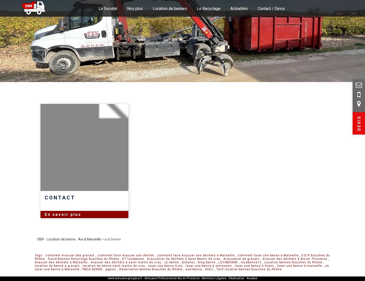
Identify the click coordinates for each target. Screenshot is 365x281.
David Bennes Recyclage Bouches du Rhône (83, 259)
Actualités (239, 8)
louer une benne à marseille (299, 266)
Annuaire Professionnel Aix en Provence (172, 278)
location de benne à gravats (57, 266)
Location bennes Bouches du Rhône (293, 262)
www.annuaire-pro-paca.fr (125, 278)
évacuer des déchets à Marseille (61, 262)
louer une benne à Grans (254, 266)
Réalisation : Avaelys (243, 278)
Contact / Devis (271, 8)
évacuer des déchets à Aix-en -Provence (294, 259)
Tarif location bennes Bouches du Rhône (249, 269)
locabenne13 (251, 262)
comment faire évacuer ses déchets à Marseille (196, 255)
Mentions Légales (214, 278)
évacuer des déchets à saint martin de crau (126, 262)
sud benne (193, 269)
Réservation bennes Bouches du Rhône (150, 269)
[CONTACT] (84, 147)
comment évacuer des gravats (70, 255)
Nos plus (135, 8)
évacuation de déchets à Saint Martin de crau (183, 259)
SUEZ (209, 269)
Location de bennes (170, 8)
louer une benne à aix (165, 266)
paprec (111, 269)
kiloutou (188, 262)
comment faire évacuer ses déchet (126, 255)
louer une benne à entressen (209, 266)
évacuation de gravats (241, 259)
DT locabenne (133, 259)
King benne (207, 262)
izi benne (171, 262)
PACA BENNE (92, 269)
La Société (108, 8)
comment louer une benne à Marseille (268, 255)
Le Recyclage (208, 8)
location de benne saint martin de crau (114, 266)
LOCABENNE (228, 262)
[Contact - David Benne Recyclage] (359, 95)
